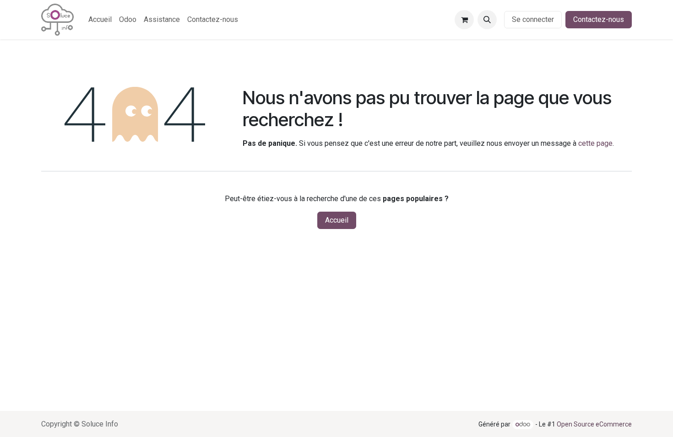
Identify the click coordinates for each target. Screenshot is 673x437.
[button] (487, 19)
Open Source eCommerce (594, 424)
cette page (595, 143)
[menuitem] (100, 20)
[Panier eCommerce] (464, 19)
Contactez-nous (598, 19)
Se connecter (533, 19)
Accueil (336, 220)
